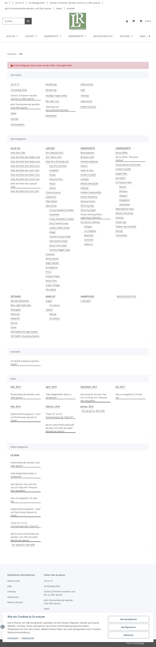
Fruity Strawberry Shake (61, 218)
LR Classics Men (124, 182)
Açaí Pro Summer (58, 165)
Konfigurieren (128, 627)
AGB (83, 89)
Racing (119, 230)
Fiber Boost (51, 201)
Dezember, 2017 (89, 386)
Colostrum (51, 196)
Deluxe (52, 314)
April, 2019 (51, 386)
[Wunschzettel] (133, 21)
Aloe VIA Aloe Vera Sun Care (25, 191)
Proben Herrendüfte (126, 226)
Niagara (123, 195)
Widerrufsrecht (88, 106)
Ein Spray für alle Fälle (93, 410)
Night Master (52, 263)
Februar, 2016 (53, 406)
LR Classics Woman (90, 222)
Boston (122, 186)
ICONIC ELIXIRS (88, 174)
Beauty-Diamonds (20, 300)
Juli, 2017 (120, 386)
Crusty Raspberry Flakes (61, 210)
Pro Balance (52, 267)
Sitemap (85, 95)
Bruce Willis (122, 152)
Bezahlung (51, 89)
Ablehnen (129, 635)
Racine (14, 322)
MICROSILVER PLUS (126, 296)
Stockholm (124, 204)
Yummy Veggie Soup (59, 249)
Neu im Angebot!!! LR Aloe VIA (129, 396)
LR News (15, 455)
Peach (52, 183)
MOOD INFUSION (89, 183)
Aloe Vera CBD (18, 152)
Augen (49, 300)
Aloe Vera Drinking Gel (57, 161)
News (59, 8)
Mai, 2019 (16, 386)
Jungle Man (121, 173)
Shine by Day (87, 205)
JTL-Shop (140, 643)
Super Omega (53, 285)
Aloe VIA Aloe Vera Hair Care (25, 170)
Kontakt (70, 8)
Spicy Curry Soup (58, 245)
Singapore (124, 200)
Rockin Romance (89, 196)
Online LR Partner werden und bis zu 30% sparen (75, 2)
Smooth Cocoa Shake (60, 236)
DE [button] (6, 2)
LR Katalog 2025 (37, 2)
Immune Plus (56, 179)
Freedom (53, 170)
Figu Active (51, 205)
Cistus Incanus (53, 192)
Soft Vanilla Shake (58, 240)
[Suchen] (28, 21)
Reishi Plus (51, 280)
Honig (52, 174)
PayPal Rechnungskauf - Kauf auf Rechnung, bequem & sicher (25, 417)
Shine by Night (88, 210)
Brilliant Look (87, 157)
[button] (127, 21)
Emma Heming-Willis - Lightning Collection (92, 216)
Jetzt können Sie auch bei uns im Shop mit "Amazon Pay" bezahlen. (94, 397)
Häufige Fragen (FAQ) (56, 95)
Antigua (88, 226)
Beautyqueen (87, 152)
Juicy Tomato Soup (58, 223)
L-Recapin (86, 300)
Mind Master (52, 258)
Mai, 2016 (16, 406)
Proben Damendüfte (91, 192)
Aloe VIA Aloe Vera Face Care (25, 165)
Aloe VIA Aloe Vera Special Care (24, 185)
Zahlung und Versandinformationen (57, 108)
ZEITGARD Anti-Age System (24, 331)
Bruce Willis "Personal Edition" (127, 159)
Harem (84, 165)
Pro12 (48, 271)
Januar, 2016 (87, 406)
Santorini (89, 239)
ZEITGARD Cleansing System (25, 336)
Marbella (88, 235)
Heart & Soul (87, 170)
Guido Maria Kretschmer (128, 164)
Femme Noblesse (89, 161)
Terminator (121, 235)
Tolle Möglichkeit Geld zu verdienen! (58, 396)
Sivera (52, 187)
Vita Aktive (51, 289)
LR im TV (19, 2)
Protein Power (53, 276)
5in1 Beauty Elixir (54, 152)
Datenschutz (28, 638)
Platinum (15, 314)
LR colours (54, 305)
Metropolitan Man (125, 208)
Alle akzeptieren (128, 619)
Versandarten (18, 124)
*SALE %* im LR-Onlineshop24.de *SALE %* (60, 416)
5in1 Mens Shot (54, 157)
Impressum (12, 638)
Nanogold (16, 309)
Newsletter (51, 115)
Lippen (49, 309)
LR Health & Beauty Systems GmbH (25, 363)
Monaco (123, 191)
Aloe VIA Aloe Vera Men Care (25, 174)
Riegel (52, 232)
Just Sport (121, 177)
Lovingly (85, 179)
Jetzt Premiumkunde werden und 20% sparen (28, 8)
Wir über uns (52, 101)
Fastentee (54, 214)
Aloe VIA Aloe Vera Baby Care (25, 157)
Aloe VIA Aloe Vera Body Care (25, 161)
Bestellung (51, 84)
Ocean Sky (121, 222)
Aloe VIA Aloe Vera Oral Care (25, 179)
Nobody (85, 187)
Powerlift (15, 318)
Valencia (88, 244)
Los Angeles (90, 230)
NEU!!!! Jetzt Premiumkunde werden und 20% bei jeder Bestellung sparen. (60, 428)
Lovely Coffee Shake (59, 227)
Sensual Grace (88, 201)
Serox (13, 327)
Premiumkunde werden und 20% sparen (25, 396)
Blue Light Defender (21, 305)
